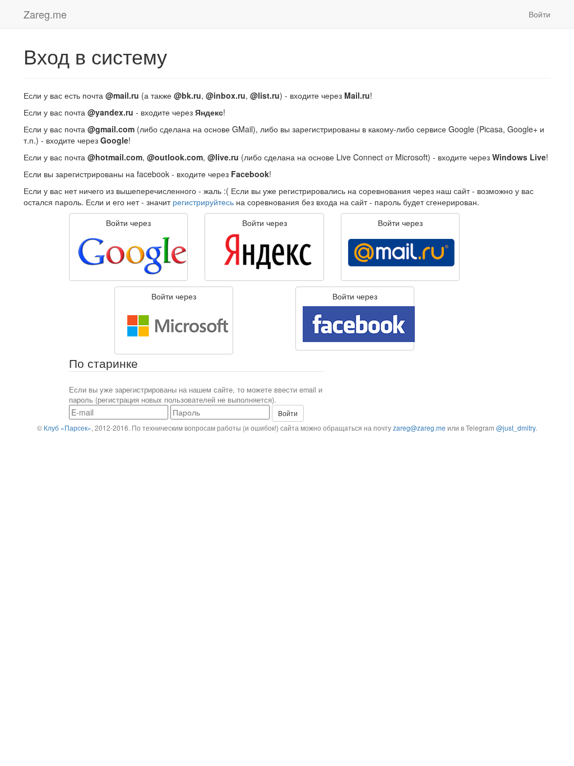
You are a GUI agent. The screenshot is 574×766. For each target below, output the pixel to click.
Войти (539, 14)
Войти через (128, 222)
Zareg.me (45, 14)
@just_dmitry (515, 427)
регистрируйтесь (203, 201)
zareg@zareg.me (419, 427)
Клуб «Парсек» (67, 427)
